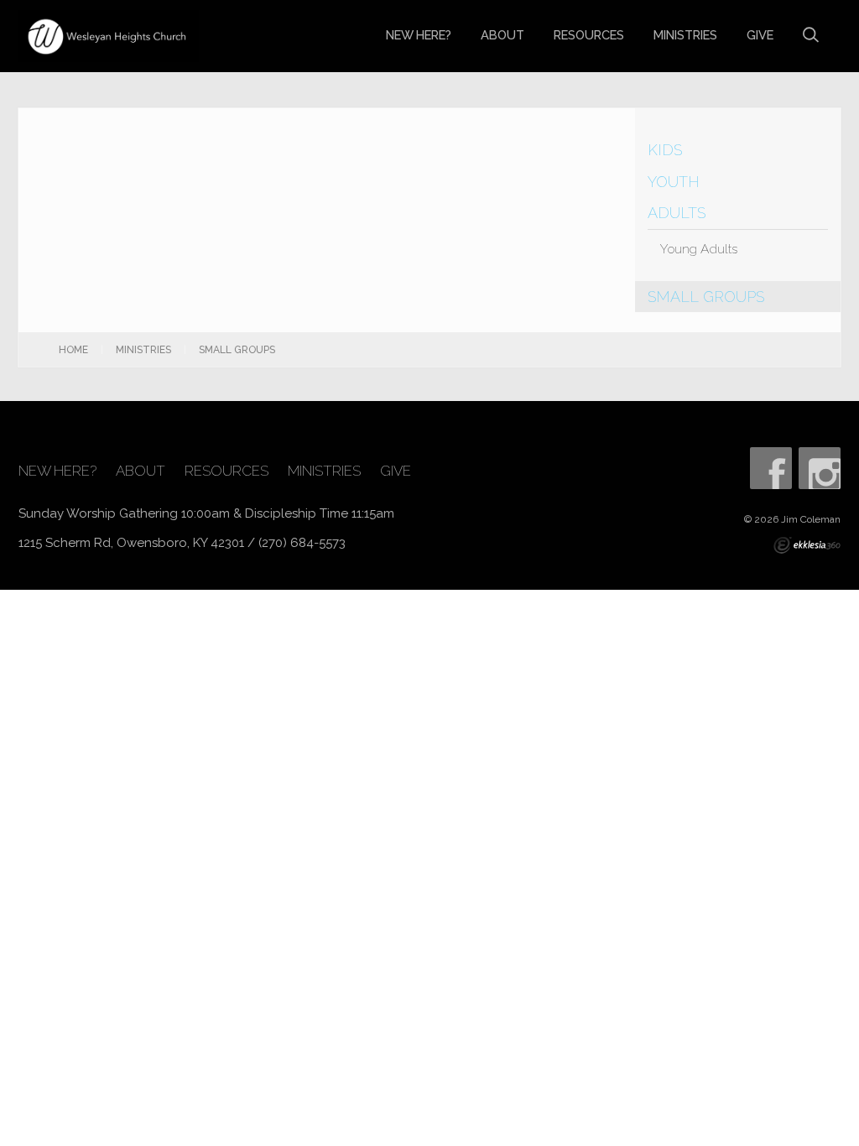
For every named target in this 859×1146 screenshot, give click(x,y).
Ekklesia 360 (807, 545)
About (502, 35)
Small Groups (706, 296)
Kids (665, 150)
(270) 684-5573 (302, 542)
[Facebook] (771, 468)
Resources (589, 35)
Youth (674, 181)
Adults (676, 212)
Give (760, 35)
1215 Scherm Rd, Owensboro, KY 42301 (131, 542)
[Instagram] (820, 468)
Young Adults (698, 249)
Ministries (685, 35)
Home (73, 350)
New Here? (418, 35)
